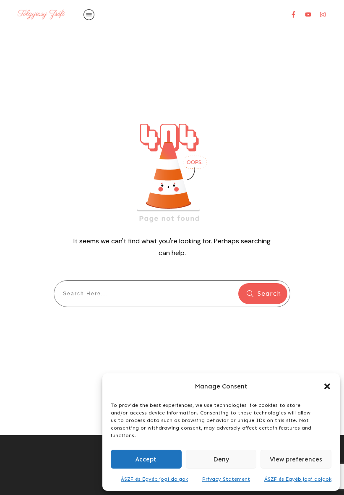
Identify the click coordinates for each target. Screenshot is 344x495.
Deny (221, 459)
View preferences (296, 459)
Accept (146, 459)
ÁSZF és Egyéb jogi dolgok (154, 479)
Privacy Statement (226, 479)
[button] (327, 386)
